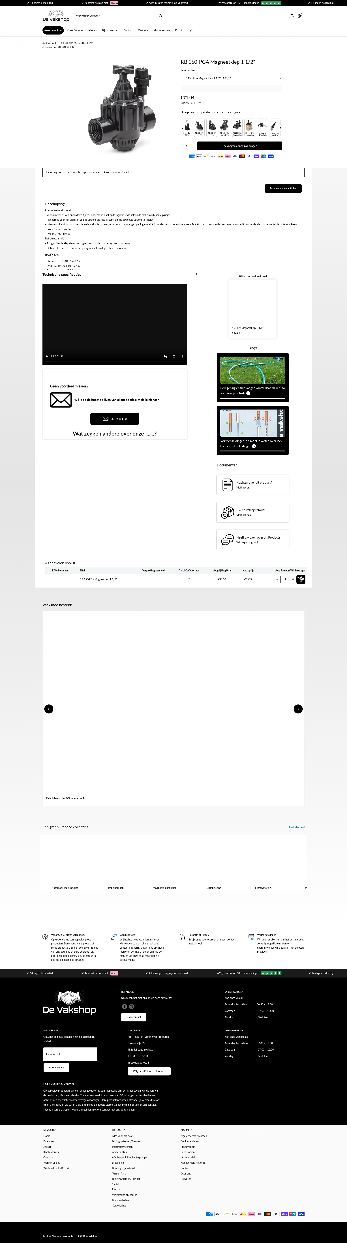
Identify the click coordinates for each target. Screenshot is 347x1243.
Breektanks (118, 1162)
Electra (116, 1189)
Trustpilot (254, 1130)
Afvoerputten (119, 1152)
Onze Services (75, 30)
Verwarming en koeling (124, 1194)
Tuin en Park (119, 1173)
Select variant (188, 70)
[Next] (280, 128)
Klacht (178, 30)
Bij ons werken (110, 30)
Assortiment (51, 30)
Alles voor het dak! (122, 1135)
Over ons (143, 30)
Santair (116, 1184)
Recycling (186, 1178)
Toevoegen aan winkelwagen (239, 145)
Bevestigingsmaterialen (124, 1168)
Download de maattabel (283, 188)
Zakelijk (47, 1146)
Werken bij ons (51, 1162)
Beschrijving (54, 172)
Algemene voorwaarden (194, 1135)
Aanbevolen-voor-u (117, 172)
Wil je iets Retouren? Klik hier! (149, 1071)
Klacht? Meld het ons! (193, 1162)
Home (46, 1135)
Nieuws (92, 30)
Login (190, 30)
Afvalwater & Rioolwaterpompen (130, 1157)
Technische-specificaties (83, 172)
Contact (128, 30)
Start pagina (48, 43)
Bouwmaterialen (121, 1200)
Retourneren (188, 1152)
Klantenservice (162, 30)
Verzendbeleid (188, 1157)
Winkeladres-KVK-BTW (56, 1168)
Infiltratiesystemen (122, 1146)
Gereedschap (119, 1205)
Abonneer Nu (56, 1067)
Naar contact (134, 1017)
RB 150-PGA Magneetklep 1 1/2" (98, 579)
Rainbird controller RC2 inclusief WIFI (65, 798)
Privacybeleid (188, 1146)
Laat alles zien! (297, 827)
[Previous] (182, 128)
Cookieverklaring (190, 1141)
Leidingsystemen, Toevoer (126, 1141)
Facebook (48, 1141)
